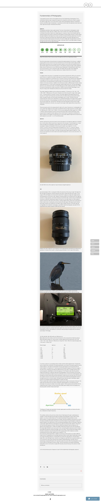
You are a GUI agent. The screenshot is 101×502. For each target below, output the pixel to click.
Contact (93, 250)
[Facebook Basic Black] (50, 499)
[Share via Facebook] (40, 467)
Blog (92, 253)
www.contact (36, 495)
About (92, 243)
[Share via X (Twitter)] (44, 467)
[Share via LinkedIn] (47, 467)
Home (92, 240)
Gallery (93, 247)
